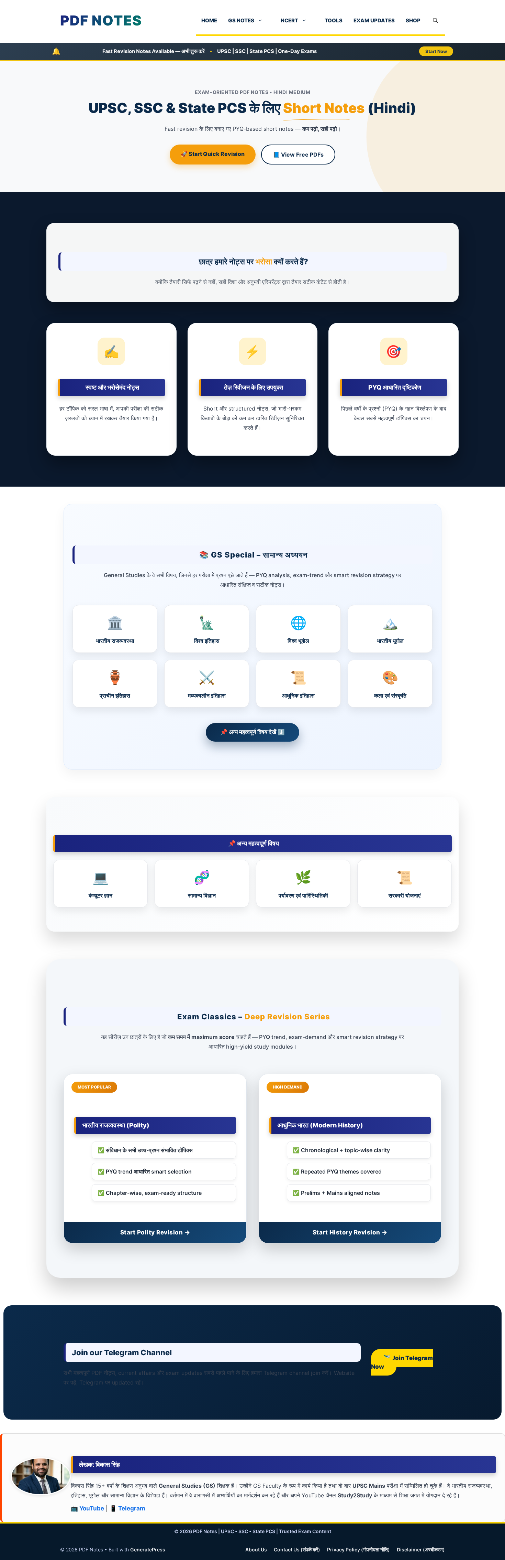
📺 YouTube (87, 1508)
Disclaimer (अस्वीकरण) (421, 1549)
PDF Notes (101, 20)
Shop (413, 20)
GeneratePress (147, 1549)
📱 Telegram (127, 1508)
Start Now (436, 51)
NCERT (289, 20)
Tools (334, 20)
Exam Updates (374, 20)
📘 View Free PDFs (298, 154)
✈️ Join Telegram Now (402, 1362)
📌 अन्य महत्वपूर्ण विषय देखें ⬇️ (252, 732)
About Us (256, 1549)
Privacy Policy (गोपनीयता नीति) (358, 1549)
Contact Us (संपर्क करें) (297, 1549)
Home (209, 20)
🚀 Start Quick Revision (213, 153)
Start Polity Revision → (155, 1232)
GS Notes (241, 20)
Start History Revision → (350, 1232)
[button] (435, 20)
